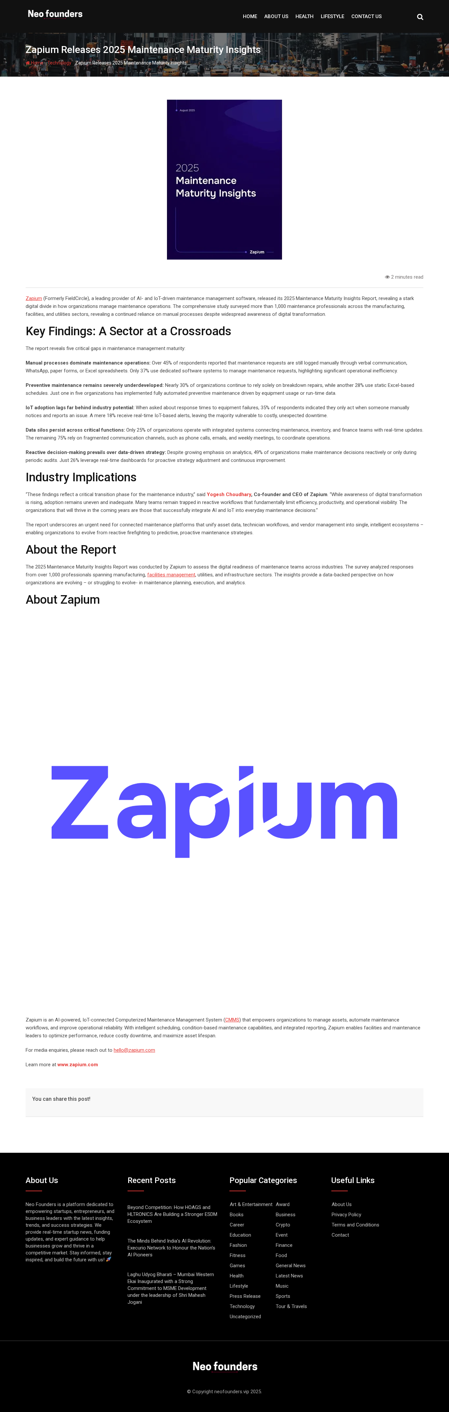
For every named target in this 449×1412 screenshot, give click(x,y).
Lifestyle (332, 16)
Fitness (238, 1255)
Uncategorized (245, 1317)
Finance (284, 1245)
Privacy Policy (346, 1215)
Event (282, 1235)
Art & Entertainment (251, 1204)
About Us (276, 16)
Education (240, 1235)
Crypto (283, 1225)
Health (304, 16)
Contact (340, 1235)
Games (237, 1266)
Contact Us (366, 16)
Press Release (245, 1296)
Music (282, 1286)
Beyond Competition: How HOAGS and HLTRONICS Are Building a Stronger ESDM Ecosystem (172, 1214)
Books (237, 1215)
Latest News (289, 1276)
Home (250, 16)
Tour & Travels (291, 1306)
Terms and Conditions (355, 1225)
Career (237, 1225)
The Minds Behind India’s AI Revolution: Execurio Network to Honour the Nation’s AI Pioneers (171, 1248)
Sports (283, 1296)
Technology (59, 62)
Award (283, 1204)
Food (281, 1255)
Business (285, 1215)
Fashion (238, 1245)
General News (291, 1266)
